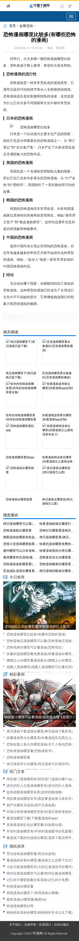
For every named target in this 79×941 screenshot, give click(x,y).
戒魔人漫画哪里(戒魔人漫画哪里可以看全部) (40, 667)
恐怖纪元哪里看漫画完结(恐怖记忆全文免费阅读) (56, 530)
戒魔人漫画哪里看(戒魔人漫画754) (32, 725)
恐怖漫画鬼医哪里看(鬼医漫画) (20, 564)
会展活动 (26, 26)
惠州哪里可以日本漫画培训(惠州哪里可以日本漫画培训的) (20, 550)
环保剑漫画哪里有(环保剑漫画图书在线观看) (40, 831)
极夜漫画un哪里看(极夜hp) (27, 899)
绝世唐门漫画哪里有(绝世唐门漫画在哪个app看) (42, 778)
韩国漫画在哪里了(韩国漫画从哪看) (33, 892)
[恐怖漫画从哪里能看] (21, 480)
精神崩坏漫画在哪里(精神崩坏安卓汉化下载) (40, 912)
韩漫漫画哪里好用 (20, 905)
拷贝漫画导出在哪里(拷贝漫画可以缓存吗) (38, 764)
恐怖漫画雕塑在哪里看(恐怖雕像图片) (56, 564)
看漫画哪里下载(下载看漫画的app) (32, 818)
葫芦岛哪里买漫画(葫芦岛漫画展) (31, 805)
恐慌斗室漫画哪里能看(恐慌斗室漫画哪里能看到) (20, 543)
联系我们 (45, 924)
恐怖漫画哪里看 (18, 757)
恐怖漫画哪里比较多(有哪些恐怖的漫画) (36, 634)
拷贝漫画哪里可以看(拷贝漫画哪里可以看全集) (20, 523)
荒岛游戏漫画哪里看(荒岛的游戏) (31, 853)
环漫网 (37, 933)
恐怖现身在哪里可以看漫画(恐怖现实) (35, 647)
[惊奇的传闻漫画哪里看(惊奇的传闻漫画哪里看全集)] (21, 396)
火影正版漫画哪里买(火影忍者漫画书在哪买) (40, 866)
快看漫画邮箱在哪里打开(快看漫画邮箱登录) (56, 523)
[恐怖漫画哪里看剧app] (21, 438)
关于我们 (15, 924)
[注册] (70, 6)
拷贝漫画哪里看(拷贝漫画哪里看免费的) (56, 537)
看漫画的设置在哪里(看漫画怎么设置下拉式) (40, 860)
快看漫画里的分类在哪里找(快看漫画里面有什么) (56, 550)
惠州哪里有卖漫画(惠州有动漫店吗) (20, 557)
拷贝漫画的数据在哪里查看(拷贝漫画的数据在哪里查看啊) (56, 570)
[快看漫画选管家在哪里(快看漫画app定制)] (58, 396)
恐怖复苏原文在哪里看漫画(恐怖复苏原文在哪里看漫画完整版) (56, 557)
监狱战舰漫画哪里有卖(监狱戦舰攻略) (35, 791)
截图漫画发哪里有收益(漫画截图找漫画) (20, 537)
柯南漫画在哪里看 (20, 886)
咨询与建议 (61, 924)
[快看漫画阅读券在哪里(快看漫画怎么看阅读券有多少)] (58, 438)
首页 (12, 26)
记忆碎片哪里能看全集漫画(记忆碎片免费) (38, 879)
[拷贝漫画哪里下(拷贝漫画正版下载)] (21, 354)
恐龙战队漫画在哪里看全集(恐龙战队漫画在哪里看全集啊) (20, 570)
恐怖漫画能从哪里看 (17, 530)
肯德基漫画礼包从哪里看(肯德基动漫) (35, 824)
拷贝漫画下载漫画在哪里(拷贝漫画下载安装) (40, 731)
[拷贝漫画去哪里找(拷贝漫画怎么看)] (58, 480)
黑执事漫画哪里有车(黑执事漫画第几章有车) (40, 798)
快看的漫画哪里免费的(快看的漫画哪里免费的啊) (56, 543)
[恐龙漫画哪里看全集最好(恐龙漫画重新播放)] (58, 354)
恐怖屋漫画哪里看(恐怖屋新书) (29, 751)
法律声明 (30, 924)
